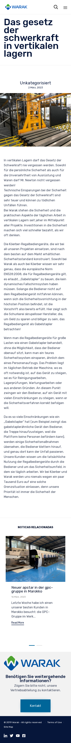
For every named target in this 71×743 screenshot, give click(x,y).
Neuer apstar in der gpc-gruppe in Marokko (32, 589)
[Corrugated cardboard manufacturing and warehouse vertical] (32, 670)
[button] (17, 623)
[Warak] (16, 7)
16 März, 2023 (18, 597)
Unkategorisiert (35, 83)
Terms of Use (54, 722)
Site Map (8, 727)
